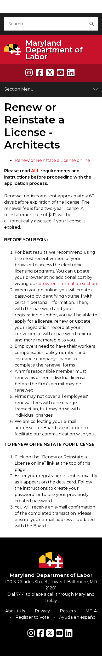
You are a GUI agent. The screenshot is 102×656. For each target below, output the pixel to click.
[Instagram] (29, 73)
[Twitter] (50, 633)
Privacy (42, 610)
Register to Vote (32, 617)
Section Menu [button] (19, 89)
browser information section (67, 283)
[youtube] (60, 73)
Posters (68, 610)
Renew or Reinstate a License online (52, 160)
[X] (50, 73)
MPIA (91, 610)
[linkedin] (71, 73)
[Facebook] (39, 73)
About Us (15, 610)
